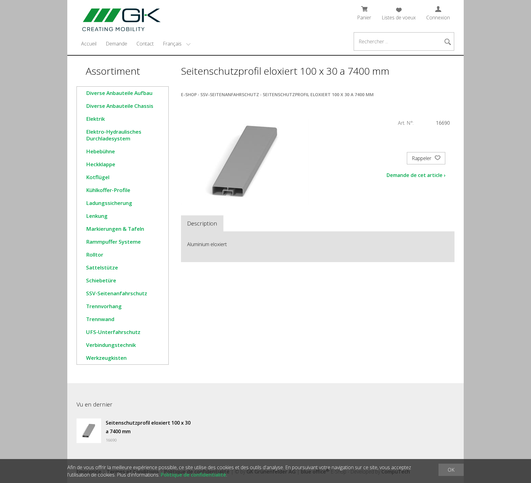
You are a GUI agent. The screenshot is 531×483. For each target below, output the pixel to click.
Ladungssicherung (109, 202)
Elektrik (95, 118)
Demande (116, 43)
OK (451, 469)
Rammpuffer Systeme (113, 241)
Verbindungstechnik (111, 344)
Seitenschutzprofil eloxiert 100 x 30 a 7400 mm (318, 94)
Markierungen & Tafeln (115, 228)
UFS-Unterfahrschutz (113, 332)
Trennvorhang (104, 306)
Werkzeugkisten (106, 357)
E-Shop (189, 94)
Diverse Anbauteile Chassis (119, 105)
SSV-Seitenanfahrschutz (116, 293)
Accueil (88, 43)
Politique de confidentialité (193, 474)
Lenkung (97, 215)
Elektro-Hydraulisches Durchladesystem (113, 135)
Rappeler (422, 158)
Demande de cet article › (416, 175)
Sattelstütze (102, 267)
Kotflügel (97, 177)
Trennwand (100, 319)
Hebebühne (100, 151)
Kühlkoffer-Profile (108, 190)
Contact (145, 43)
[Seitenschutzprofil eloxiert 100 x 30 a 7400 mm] (89, 430)
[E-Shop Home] (118, 17)
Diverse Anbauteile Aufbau (119, 92)
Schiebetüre (101, 280)
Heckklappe (100, 164)
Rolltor (94, 254)
